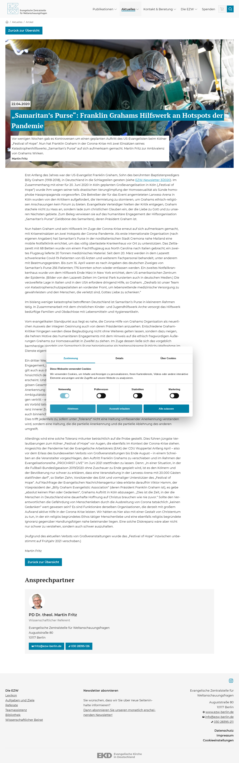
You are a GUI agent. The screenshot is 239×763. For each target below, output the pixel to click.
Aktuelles (17, 22)
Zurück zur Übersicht (24, 30)
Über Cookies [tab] (168, 358)
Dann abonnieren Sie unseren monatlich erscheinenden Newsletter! (119, 712)
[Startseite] (7, 22)
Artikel (29, 22)
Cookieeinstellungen (218, 740)
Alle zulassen (166, 408)
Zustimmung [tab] (71, 358)
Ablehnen (72, 408)
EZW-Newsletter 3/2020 (152, 180)
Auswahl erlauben (119, 408)
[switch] (101, 395)
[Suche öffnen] (230, 9)
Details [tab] (120, 358)
